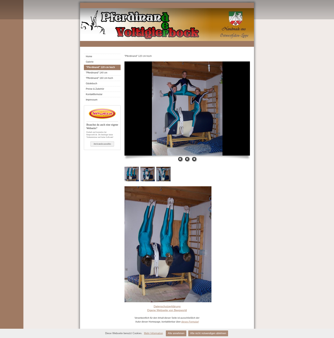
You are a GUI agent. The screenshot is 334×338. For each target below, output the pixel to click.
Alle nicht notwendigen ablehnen (208, 333)
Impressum (91, 99)
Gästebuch (91, 83)
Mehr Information (153, 333)
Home (89, 56)
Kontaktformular (94, 94)
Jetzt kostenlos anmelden (102, 144)
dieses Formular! (190, 321)
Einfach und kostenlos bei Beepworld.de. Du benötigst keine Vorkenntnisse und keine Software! (102, 130)
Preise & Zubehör (95, 89)
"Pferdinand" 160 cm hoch (99, 78)
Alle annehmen (176, 333)
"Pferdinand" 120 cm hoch (100, 67)
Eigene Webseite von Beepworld (167, 310)
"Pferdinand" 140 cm (96, 72)
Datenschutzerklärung (167, 306)
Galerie (90, 61)
